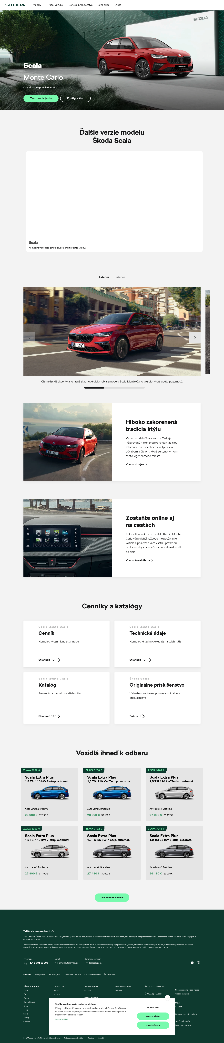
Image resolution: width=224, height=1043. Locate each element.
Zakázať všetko (153, 1016)
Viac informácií (61, 1019)
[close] (167, 998)
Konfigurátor (75, 98)
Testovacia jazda (41, 98)
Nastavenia (153, 1007)
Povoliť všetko (153, 1025)
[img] (15, 5)
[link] (66, 646)
